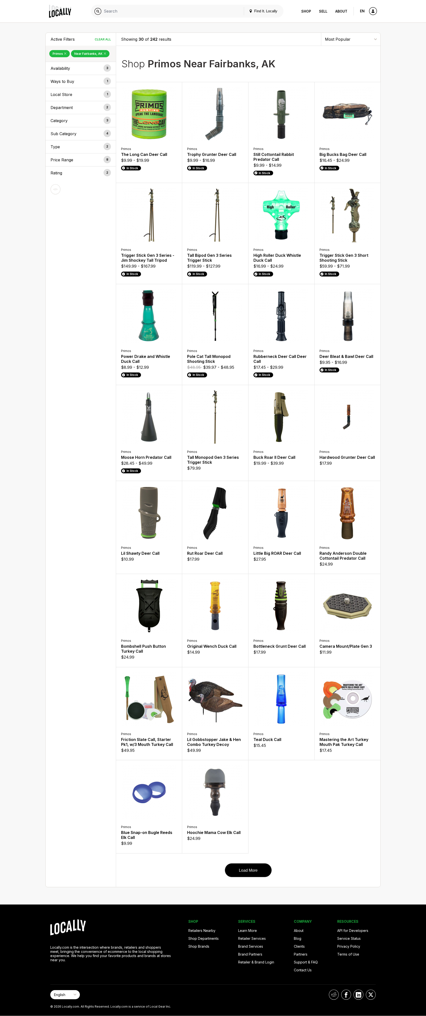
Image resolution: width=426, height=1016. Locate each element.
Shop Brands (198, 946)
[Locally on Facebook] (346, 995)
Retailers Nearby (201, 930)
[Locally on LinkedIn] (358, 995)
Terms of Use (348, 954)
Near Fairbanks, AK (88, 53)
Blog (297, 938)
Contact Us (303, 970)
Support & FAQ (306, 962)
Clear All (103, 39)
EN (362, 11)
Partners (300, 954)
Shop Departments (203, 938)
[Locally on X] (371, 995)
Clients (299, 946)
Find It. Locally (265, 11)
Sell (323, 11)
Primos (58, 53)
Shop (306, 11)
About (341, 11)
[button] (81, 68)
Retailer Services (252, 938)
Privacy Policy (348, 946)
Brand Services (250, 946)
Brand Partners (250, 954)
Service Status (349, 938)
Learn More (247, 930)
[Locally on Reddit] (334, 995)
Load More (248, 870)
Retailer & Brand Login (256, 962)
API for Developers (352, 930)
